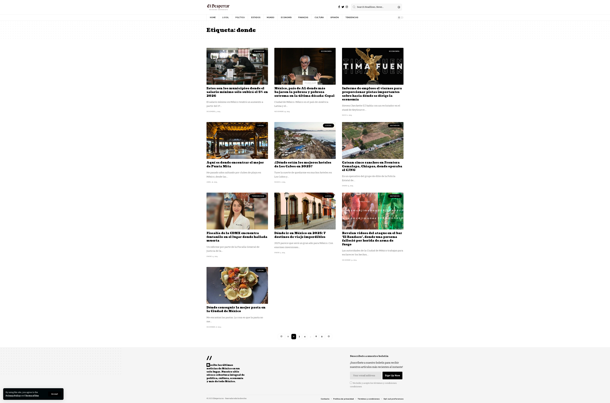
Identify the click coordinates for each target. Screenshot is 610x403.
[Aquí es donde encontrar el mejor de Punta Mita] (237, 140)
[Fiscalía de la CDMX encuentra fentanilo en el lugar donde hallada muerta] (237, 211)
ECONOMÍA (326, 51)
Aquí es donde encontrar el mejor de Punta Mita (235, 164)
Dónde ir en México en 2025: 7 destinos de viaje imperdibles (300, 235)
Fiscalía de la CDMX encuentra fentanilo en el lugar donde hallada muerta (237, 237)
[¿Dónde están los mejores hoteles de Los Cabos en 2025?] (305, 140)
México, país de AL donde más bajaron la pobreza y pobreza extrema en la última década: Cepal (304, 92)
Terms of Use (32, 395)
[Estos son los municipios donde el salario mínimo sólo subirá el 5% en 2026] (237, 66)
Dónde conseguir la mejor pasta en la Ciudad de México (236, 309)
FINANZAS (259, 51)
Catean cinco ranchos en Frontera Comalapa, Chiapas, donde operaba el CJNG (372, 166)
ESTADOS (395, 125)
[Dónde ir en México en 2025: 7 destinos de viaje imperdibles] (305, 211)
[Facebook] (339, 7)
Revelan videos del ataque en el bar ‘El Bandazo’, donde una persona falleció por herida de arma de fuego (372, 238)
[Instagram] (347, 7)
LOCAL (261, 125)
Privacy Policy (13, 395)
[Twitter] (343, 7)
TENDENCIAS (258, 196)
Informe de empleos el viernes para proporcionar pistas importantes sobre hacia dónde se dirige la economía (372, 94)
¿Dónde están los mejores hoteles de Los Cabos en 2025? (302, 164)
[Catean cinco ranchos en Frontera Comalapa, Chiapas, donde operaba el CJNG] (372, 140)
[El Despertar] (218, 7)
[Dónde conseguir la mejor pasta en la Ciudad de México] (237, 285)
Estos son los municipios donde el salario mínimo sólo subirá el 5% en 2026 (237, 92)
